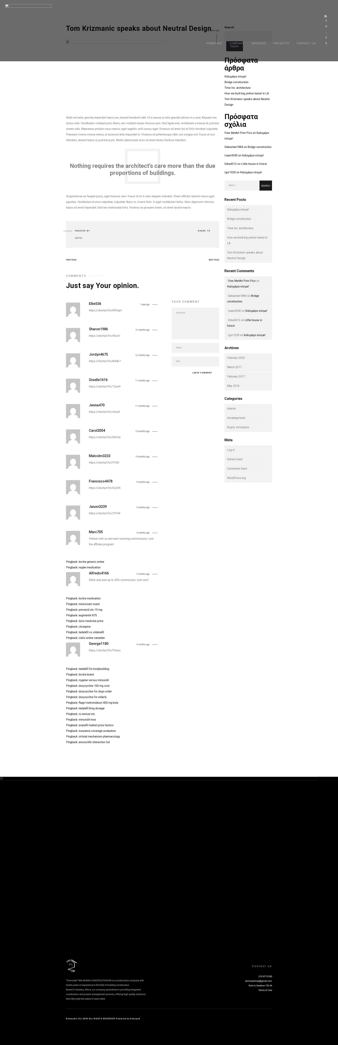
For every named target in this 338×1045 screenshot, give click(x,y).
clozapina (84, 626)
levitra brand (86, 674)
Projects (281, 43)
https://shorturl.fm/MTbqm (105, 310)
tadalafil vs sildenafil (91, 632)
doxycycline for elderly (93, 697)
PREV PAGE (71, 260)
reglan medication (90, 567)
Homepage (214, 43)
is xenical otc (87, 714)
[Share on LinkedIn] (208, 238)
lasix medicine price (91, 621)
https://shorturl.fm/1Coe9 (104, 386)
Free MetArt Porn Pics (238, 133)
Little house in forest (254, 164)
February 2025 (236, 357)
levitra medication (90, 598)
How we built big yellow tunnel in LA (246, 93)
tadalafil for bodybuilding (94, 669)
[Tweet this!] (198, 238)
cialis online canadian (92, 638)
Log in (231, 450)
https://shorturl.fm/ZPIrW (104, 513)
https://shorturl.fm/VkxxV (104, 335)
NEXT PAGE (214, 260)
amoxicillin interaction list (94, 742)
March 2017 (234, 367)
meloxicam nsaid (89, 604)
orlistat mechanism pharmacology (99, 736)
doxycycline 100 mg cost (94, 685)
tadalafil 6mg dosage (92, 708)
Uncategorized (236, 418)
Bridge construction (236, 82)
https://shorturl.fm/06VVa (104, 437)
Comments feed (237, 468)
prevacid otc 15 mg (90, 609)
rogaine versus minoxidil (94, 680)
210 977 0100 (265, 976)
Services (259, 43)
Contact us (306, 43)
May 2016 (233, 385)
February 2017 (236, 376)
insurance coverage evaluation (97, 731)
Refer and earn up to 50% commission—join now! (119, 580)
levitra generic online (91, 561)
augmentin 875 (88, 615)
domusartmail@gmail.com (258, 981)
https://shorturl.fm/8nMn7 (105, 361)
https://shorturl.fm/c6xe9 (104, 412)
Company (237, 43)
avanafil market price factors (96, 725)
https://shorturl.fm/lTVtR (104, 462)
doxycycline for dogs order (95, 691)
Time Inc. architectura (237, 87)
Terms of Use (265, 990)
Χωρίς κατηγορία (238, 427)
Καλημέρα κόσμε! (235, 76)
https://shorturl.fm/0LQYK (105, 488)
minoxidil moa (87, 719)
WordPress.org (236, 478)
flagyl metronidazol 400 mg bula (98, 702)
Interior (231, 408)
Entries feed (234, 459)
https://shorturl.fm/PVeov (105, 650)
